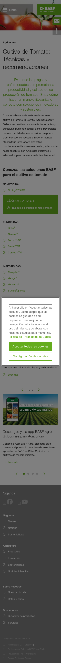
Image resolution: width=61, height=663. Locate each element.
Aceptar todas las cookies (31, 346)
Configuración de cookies (30, 356)
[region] (30, 331)
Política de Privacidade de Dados (30, 336)
